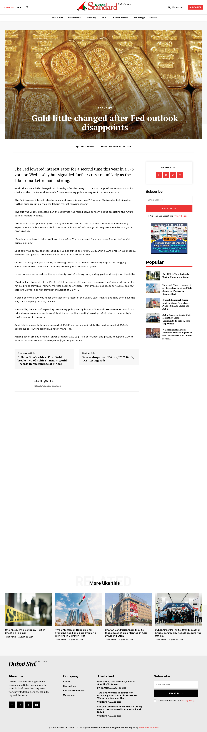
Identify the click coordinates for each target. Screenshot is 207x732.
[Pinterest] (173, 175)
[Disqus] (77, 439)
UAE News (102, 702)
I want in (167, 208)
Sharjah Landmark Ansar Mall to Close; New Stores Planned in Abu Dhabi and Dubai (176, 304)
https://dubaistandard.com (47, 386)
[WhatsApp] (180, 175)
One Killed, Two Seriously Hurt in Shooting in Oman (175, 275)
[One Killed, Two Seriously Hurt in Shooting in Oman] (153, 275)
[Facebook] (159, 175)
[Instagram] (20, 705)
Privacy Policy (180, 216)
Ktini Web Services (149, 727)
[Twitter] (166, 175)
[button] (23, 7)
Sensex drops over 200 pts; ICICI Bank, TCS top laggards (108, 359)
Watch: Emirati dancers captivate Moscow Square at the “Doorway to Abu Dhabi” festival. (177, 334)
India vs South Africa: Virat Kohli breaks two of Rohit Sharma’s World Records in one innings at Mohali (42, 361)
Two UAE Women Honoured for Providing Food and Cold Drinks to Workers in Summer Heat (177, 289)
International (104, 688)
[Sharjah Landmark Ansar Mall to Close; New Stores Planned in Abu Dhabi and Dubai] (153, 303)
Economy (105, 108)
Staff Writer (87, 146)
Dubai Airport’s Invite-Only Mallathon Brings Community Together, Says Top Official (176, 319)
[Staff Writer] (22, 383)
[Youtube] (36, 705)
